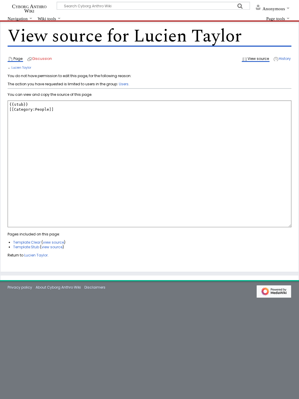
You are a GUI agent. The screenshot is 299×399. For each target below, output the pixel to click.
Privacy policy (20, 287)
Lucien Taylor (21, 67)
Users (123, 83)
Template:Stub (26, 246)
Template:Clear (27, 242)
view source (53, 242)
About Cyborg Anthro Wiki (58, 287)
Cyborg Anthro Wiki (29, 8)
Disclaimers (94, 287)
